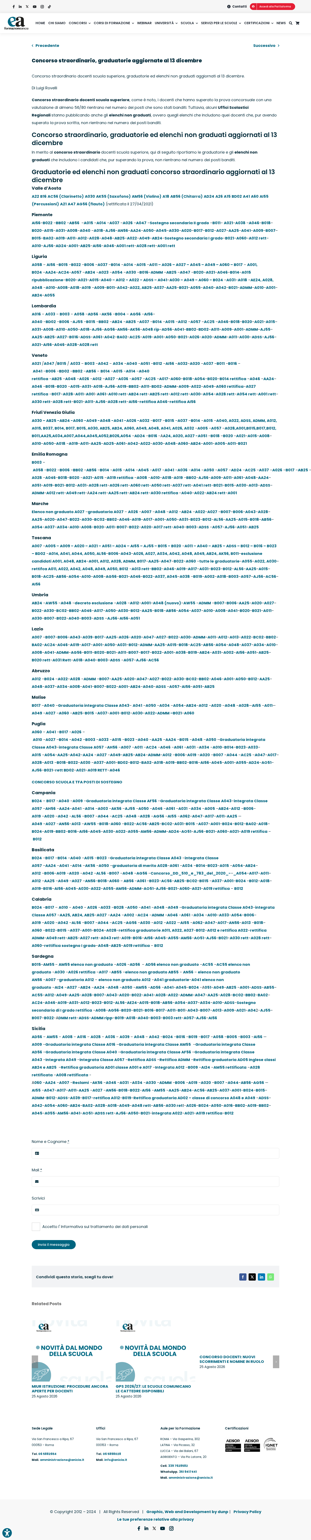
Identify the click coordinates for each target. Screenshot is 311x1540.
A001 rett (125, 245)
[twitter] (27, 6)
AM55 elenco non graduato (86, 964)
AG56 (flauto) (91, 204)
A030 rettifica (165, 493)
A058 (37, 264)
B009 (193, 1067)
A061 (97, 337)
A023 (104, 272)
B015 (36, 238)
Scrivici (38, 1198)
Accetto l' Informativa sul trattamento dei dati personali (95, 1226)
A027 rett (89, 938)
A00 (90, 394)
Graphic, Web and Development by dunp (187, 1511)
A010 (36, 245)
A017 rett (162, 527)
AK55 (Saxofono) (113, 196)
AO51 (266, 762)
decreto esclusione (94, 603)
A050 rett (160, 485)
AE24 (132, 1002)
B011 (216, 222)
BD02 (237, 196)
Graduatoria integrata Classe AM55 (155, 1044)
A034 (118, 363)
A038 (240, 222)
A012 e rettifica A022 (227, 930)
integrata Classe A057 (81, 747)
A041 (246, 230)
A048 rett (141, 1105)
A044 (232, 754)
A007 (146, 511)
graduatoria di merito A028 (139, 865)
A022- (151, 713)
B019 (197, 576)
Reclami (81, 1082)
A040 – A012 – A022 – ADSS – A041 (134, 280)
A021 (228, 222)
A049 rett (75, 493)
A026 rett (119, 485)
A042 (122, 287)
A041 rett (202, 485)
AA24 (135, 230)
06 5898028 (112, 1454)
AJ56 (110, 230)
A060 (241, 238)
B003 (65, 314)
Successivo (264, 45)
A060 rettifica (230, 386)
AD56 (93, 314)
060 (38, 1082)
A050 (148, 230)
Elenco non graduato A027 (58, 511)
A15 (227, 196)
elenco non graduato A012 (124, 979)
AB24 (157, 238)
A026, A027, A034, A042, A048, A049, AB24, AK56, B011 (186, 553)
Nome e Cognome (50, 1141)
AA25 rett (117, 493)
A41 (246, 196)
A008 (72, 230)
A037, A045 (166, 576)
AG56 (135, 314)
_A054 (240, 873)
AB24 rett (137, 394)
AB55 (116, 972)
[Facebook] (243, 1277)
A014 (101, 222)
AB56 (74, 222)
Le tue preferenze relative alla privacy (155, 1519)
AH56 (112, 747)
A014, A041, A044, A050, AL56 (77, 553)
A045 (161, 230)
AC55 (207, 964)
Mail (37, 1170)
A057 (76, 272)
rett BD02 (64, 770)
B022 (47, 222)
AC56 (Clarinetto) (66, 196)
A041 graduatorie (171, 979)
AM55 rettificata (229, 1067)
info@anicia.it (115, 1460)
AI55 (256, 705)
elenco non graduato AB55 (152, 972)
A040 (85, 230)
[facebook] (14, 6)
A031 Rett (61, 660)
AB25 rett (159, 394)
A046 (254, 222)
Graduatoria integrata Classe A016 (80, 1044)
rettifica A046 (153, 401)
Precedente (47, 45)
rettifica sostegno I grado (70, 945)
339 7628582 (178, 1466)
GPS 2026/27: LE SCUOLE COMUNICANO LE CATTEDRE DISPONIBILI (153, 1389)
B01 (181, 1010)
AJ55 (78, 321)
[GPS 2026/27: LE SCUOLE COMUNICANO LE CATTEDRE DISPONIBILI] (155, 1323)
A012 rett (257, 238)
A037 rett (181, 485)
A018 (98, 230)
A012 (82, 238)
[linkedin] (20, 6)
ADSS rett (104, 1113)
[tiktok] (49, 6)
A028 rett (145, 245)
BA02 (48, 238)
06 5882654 (47, 1454)
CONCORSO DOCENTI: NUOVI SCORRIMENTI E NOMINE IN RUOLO (232, 1359)
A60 (255, 196)
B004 (120, 314)
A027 (221, 230)
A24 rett (98, 493)
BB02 (61, 222)
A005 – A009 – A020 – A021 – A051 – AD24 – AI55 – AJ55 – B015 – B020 (113, 546)
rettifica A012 (107, 1097)
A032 (182, 363)
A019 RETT (97, 770)
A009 (258, 230)
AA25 (233, 230)
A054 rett (246, 394)
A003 (103, 808)
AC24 (63, 272)
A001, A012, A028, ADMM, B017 (117, 561)
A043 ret (109, 938)
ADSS (85, 337)
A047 (141, 222)
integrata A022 (167, 1113)
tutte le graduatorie (219, 561)
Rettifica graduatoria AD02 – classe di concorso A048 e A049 (194, 1097)
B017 (198, 230)
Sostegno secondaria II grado (179, 222)
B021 (229, 238)
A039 (87, 637)
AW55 (51, 603)
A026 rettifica (81, 972)
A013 (253, 485)
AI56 (36, 222)
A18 (165, 196)
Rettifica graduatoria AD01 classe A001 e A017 (106, 1067)
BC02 (99, 519)
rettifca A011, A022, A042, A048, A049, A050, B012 (80, 568)
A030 (90, 196)
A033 (50, 314)
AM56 (145, 831)
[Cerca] (292, 23)
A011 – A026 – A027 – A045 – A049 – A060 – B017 (196, 264)
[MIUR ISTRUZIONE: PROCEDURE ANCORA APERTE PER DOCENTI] (71, 1323)
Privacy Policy (247, 1511)
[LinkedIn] (261, 1277)
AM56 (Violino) (146, 196)
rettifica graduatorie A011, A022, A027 (156, 930)
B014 (115, 264)
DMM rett (67, 1018)
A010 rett (117, 394)
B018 (266, 222)
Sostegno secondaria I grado (194, 238)
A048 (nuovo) (167, 603)
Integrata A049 (60, 1059)
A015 (88, 222)
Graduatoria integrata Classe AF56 (121, 801)
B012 (209, 230)
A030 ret (174, 1105)
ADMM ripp (102, 1018)
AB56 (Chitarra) (186, 196)
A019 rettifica (120, 477)
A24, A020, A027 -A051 (185, 435)
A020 (186, 230)
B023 (195, 519)
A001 (73, 245)
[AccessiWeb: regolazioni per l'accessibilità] (7, 1533)
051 (208, 987)
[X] (252, 1277)
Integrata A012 (169, 1067)
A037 (114, 222)
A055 (195, 287)
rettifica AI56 (183, 401)
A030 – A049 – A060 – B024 (196, 280)
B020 (37, 230)
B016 (143, 272)
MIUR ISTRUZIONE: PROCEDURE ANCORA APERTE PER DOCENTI (70, 1389)
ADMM (157, 272)
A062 (185, 816)
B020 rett (41, 660)
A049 (144, 238)
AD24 (209, 196)
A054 (117, 272)
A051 (145, 363)
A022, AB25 (141, 287)
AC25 (209, 321)
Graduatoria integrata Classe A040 (81, 1052)
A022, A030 (266, 561)
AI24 (59, 987)
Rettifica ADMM (175, 1059)
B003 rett (172, 1018)
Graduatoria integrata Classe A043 (93, 705)
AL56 (218, 519)
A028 (94, 238)
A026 (128, 222)
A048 (107, 238)
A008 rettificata (72, 1075)
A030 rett (41, 401)
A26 (219, 196)
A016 (36, 314)
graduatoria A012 (76, 979)
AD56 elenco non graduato (172, 964)
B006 (89, 264)
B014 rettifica (233, 378)
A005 (202, 428)
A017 (163, 378)
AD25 (108, 443)
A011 (71, 238)
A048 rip (150, 329)
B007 (270, 230)
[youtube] (34, 6)
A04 (252, 1010)
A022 (132, 238)
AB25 (119, 238)
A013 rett (140, 568)
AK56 (107, 314)
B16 (43, 196)
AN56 (123, 230)
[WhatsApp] (270, 1277)
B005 (232, 1036)
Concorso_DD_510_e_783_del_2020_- (191, 873)
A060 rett (139, 485)
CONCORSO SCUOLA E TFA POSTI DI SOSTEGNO (77, 782)
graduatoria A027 (106, 511)
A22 (35, 196)
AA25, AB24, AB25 (77, 915)
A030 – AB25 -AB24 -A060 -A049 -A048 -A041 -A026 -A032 (90, 420)
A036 (123, 378)
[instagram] (42, 6)
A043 (250, 511)
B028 (119, 907)
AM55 (49, 964)
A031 (60, 230)
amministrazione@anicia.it (62, 1460)
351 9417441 (188, 1472)
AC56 (271, 576)
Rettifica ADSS (142, 1059)
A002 (209, 576)
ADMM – (165, 713)
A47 (72, 204)
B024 (49, 679)
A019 (60, 238)
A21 (63, 204)
